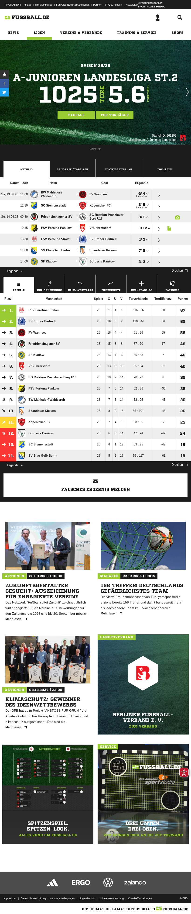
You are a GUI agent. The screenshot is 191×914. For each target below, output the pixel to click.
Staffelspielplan (118, 169)
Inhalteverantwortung (112, 898)
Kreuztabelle (141, 290)
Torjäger (164, 169)
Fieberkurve (111, 290)
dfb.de (27, 4)
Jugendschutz (87, 898)
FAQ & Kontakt (113, 4)
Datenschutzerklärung (33, 898)
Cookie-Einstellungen (140, 898)
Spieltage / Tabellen (72, 169)
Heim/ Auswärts (80, 290)
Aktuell (26, 169)
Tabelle (76, 115)
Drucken (177, 270)
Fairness (172, 290)
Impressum (9, 898)
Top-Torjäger (115, 115)
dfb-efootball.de (43, 4)
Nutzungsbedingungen (62, 898)
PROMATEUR (13, 4)
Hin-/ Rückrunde (49, 290)
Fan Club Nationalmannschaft (72, 4)
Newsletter (132, 4)
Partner (97, 4)
